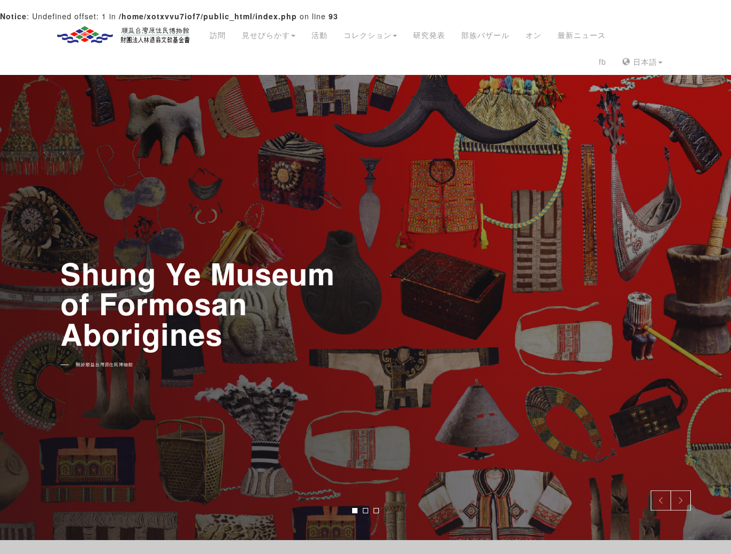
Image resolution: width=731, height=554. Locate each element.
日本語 (643, 61)
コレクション (368, 34)
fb (602, 61)
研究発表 (429, 34)
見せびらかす (266, 34)
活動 (319, 34)
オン (534, 34)
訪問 (218, 34)
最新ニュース (582, 34)
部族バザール (485, 34)
